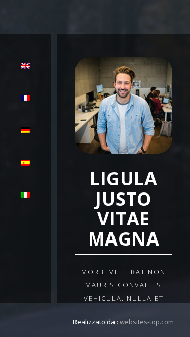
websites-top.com (147, 321)
